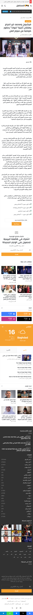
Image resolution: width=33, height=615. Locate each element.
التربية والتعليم (27, 477)
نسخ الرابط (16, 224)
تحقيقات (29, 485)
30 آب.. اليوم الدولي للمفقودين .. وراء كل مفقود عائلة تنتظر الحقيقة (25, 418)
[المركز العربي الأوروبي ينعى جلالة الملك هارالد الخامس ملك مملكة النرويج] (27, 527)
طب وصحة (28, 503)
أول (30, 551)
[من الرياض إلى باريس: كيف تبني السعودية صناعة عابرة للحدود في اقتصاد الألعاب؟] (8, 410)
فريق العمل (18, 603)
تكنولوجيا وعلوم (27, 490)
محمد (30, 557)
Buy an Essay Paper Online (24, 368)
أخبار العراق (28, 459)
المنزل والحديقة (27, 480)
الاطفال (29, 472)
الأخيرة (8, 350)
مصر (25, 557)
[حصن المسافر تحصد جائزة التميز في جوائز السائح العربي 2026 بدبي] (16, 527)
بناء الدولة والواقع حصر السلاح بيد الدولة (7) (26, 401)
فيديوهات (28, 506)
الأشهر (24, 350)
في (4, 554)
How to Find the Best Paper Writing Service (20, 377)
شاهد (20, 554)
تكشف (7, 551)
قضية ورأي (28, 508)
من (17, 557)
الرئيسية (28, 17)
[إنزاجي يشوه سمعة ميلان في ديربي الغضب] (26, 358)
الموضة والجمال (27, 482)
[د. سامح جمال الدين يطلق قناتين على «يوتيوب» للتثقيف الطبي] (6, 533)
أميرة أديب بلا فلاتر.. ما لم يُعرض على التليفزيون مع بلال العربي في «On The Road (9, 278)
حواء (29, 495)
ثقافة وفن (22, 17)
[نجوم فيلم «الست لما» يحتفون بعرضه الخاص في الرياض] (24, 289)
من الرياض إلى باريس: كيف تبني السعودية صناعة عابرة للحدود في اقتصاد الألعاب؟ (9, 418)
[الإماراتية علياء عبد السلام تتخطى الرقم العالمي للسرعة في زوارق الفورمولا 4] (16, 533)
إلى (26, 551)
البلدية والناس (27, 475)
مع (21, 557)
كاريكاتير (28, 511)
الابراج (29, 470)
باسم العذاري (10, 601)
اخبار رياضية (28, 464)
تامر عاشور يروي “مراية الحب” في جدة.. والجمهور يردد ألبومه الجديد (25, 277)
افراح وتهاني (28, 467)
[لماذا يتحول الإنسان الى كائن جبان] (8, 394)
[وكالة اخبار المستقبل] (22, 6)
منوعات (29, 516)
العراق (15, 551)
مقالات (29, 514)
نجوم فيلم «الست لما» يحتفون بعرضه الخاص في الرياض (25, 296)
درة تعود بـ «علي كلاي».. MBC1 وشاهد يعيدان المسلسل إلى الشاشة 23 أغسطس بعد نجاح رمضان (9, 297)
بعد (11, 551)
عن (7, 554)
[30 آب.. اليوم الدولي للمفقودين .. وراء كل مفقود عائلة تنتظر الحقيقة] (24, 410)
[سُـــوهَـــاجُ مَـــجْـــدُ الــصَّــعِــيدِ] (27, 533)
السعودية (21, 551)
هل (14, 557)
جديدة (29, 554)
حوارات (29, 498)
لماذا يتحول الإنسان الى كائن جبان (10, 401)
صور (16, 554)
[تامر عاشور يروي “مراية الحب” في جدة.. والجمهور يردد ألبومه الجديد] (24, 270)
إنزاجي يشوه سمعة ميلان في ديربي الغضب (12, 356)
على (11, 554)
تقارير (29, 488)
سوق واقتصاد (27, 501)
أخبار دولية (28, 462)
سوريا (25, 554)
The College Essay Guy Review (23, 363)
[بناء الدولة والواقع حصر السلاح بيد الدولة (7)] (24, 394)
